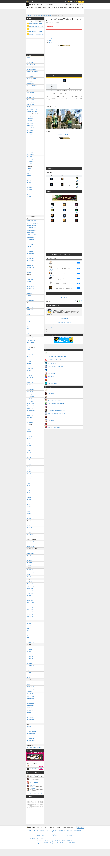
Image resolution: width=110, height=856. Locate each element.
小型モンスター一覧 (30, 541)
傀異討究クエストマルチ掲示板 (32, 743)
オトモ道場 (29, 672)
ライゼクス (29, 361)
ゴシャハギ (29, 452)
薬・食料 (76, 212)
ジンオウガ (29, 457)
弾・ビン (76, 217)
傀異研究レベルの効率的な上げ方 (32, 223)
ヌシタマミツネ (29, 530)
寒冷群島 (28, 632)
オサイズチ (29, 443)
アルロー (28, 321)
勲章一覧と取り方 (30, 710)
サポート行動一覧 (30, 656)
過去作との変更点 (30, 682)
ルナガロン (29, 351)
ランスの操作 (29, 182)
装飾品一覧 (29, 555)
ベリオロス (29, 494)
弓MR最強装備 (29, 163)
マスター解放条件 (30, 241)
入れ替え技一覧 (29, 691)
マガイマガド (29, 499)
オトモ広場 (29, 675)
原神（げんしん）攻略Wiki (41, 838)
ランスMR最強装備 (30, 132)
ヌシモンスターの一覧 (30, 522)
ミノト (28, 326)
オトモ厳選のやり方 (30, 665)
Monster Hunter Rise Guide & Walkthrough (34, 747)
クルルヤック (29, 450)
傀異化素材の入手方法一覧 (31, 225)
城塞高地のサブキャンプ (31, 265)
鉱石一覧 (28, 574)
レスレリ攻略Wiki (39, 845)
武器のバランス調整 (30, 104)
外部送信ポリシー (52, 827)
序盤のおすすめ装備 (30, 99)
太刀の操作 (29, 170)
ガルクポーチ (29, 248)
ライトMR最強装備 (30, 159)
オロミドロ (29, 445)
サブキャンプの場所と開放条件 (32, 85)
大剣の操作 (29, 168)
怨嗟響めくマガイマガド (31, 382)
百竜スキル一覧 (29, 560)
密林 (27, 639)
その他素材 (64, 222)
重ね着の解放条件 (30, 714)
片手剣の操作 (29, 173)
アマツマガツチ (29, 417)
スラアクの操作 (29, 187)
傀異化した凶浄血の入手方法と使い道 (35, 31)
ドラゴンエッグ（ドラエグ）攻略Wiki (72, 845)
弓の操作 (28, 194)
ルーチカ (28, 314)
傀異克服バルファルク (30, 415)
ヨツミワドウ (29, 504)
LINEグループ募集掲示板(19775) (32, 735)
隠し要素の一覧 (29, 707)
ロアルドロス (29, 516)
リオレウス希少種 (30, 394)
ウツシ (28, 328)
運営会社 (64, 827)
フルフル (28, 492)
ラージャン (29, 506)
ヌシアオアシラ (29, 525)
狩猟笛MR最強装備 (30, 130)
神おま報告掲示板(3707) (31, 740)
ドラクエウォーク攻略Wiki (41, 836)
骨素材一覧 (29, 576)
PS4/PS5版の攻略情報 (30, 300)
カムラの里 (29, 625)
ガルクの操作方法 (30, 661)
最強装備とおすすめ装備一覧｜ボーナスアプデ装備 (36, 26)
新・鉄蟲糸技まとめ (30, 106)
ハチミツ (62, 186)
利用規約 (38, 827)
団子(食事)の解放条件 (30, 696)
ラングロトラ (29, 508)
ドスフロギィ (29, 473)
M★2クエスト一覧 (30, 609)
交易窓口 (28, 670)
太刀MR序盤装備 (30, 118)
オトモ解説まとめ (30, 646)
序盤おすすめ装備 (30, 279)
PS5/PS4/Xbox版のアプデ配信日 (32, 71)
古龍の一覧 (29, 344)
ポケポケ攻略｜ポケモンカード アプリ (73, 833)
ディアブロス (29, 462)
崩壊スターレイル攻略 (40, 835)
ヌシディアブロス (30, 534)
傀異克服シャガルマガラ (31, 419)
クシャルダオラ (29, 447)
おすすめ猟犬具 (29, 663)
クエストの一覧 (29, 581)
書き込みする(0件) (64, 297)
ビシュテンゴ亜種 (30, 358)
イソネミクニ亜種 (30, 368)
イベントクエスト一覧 (30, 593)
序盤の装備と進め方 (30, 83)
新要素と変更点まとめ (30, 237)
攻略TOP (28, 7)
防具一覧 (57, 7)
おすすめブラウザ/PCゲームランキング (35, 793)
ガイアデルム (29, 387)
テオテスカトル (29, 466)
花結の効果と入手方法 (30, 693)
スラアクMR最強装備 (30, 152)
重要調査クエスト (30, 309)
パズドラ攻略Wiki (54, 835)
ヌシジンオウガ (29, 537)
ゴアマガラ (29, 372)
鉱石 (52, 207)
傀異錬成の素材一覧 (30, 232)
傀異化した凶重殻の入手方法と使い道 (35, 28)
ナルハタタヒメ (29, 476)
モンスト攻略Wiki (69, 835)
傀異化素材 (77, 7)
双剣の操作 (29, 175)
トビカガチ (29, 471)
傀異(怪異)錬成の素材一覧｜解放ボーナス (36, 23)
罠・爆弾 (52, 222)
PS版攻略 (81, 7)
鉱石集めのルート (30, 291)
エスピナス (29, 370)
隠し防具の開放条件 (30, 553)
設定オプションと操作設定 (31, 78)
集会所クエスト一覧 (30, 586)
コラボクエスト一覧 (30, 602)
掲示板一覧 (29, 726)
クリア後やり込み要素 (30, 719)
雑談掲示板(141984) (30, 728)
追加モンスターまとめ (30, 258)
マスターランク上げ (30, 244)
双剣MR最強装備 (30, 125)
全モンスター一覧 (30, 337)
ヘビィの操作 (29, 198)
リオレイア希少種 (30, 391)
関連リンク (51, 42)
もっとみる (41, 36)
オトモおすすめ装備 (30, 668)
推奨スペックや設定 (30, 74)
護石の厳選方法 (29, 562)
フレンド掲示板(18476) (31, 733)
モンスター (48, 7)
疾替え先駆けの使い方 (30, 239)
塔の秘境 (28, 269)
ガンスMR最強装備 (30, 134)
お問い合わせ (59, 827)
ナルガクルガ (29, 478)
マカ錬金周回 (29, 565)
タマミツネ (29, 459)
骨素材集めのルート (30, 293)
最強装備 (39, 7)
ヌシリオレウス (29, 532)
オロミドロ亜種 (29, 365)
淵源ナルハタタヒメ (30, 518)
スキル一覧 (29, 558)
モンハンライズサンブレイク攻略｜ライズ (53, 324)
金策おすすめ (29, 281)
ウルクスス (29, 438)
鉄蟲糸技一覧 (29, 684)
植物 (52, 217)
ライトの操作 (29, 196)
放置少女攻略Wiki (69, 840)
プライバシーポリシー (44, 827)
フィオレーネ (29, 312)
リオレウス (29, 513)
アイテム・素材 (50, 327)
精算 (64, 217)
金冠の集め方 (29, 712)
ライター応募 (80, 827)
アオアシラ (29, 426)
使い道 (50, 40)
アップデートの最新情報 (31, 60)
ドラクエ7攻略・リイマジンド (41, 833)
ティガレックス (29, 464)
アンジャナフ (29, 431)
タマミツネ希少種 (30, 401)
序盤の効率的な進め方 (30, 698)
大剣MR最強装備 (30, 116)
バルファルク (29, 485)
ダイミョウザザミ (30, 377)
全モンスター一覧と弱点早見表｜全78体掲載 (36, 34)
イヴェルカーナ (29, 412)
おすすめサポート (30, 653)
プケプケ (28, 490)
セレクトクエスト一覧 (30, 600)
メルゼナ (28, 349)
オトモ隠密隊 (29, 651)
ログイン (81, 1)
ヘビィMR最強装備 (30, 161)
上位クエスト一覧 (30, 590)
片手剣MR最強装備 (30, 123)
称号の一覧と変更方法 (30, 705)
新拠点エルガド (29, 272)
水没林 (28, 630)
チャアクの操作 (29, 189)
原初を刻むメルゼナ (30, 422)
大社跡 (28, 628)
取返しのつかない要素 (30, 717)
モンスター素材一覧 (30, 572)
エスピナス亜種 (29, 398)
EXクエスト (29, 246)
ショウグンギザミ (30, 354)
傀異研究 (65, 7)
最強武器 (44, 7)
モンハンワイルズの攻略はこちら (32, 64)
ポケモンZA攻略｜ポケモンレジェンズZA (43, 830)
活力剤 (77, 180)
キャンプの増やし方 (30, 642)
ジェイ (28, 319)
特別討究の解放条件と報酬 (31, 220)
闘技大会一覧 (29, 595)
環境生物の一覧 (29, 544)
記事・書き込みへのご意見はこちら (65, 322)
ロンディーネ (29, 316)
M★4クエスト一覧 (30, 614)
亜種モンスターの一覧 (30, 260)
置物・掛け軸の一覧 (30, 288)
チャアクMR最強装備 (30, 154)
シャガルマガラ (29, 380)
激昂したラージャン (30, 384)
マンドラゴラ (62, 180)
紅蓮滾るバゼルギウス (30, 389)
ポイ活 (65, 1)
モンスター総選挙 (34, 7)
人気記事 (31, 21)
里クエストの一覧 (30, 583)
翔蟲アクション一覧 (30, 686)
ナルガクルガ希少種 (30, 396)
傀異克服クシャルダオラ (31, 408)
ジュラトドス (29, 455)
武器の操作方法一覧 (30, 102)
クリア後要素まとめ (30, 295)
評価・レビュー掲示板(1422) (31, 731)
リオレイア (29, 511)
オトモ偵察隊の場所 (30, 253)
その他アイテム (76, 222)
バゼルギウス (29, 483)
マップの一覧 (29, 623)
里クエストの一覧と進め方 (31, 88)
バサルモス (29, 480)
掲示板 (40, 21)
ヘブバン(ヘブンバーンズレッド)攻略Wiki (43, 840)
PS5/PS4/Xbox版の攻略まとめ (32, 69)
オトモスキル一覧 (30, 658)
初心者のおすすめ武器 (30, 700)
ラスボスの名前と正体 (30, 262)
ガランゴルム (29, 356)
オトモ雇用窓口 (29, 649)
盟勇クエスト (29, 305)
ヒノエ (28, 323)
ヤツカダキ (29, 501)
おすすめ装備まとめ (30, 97)
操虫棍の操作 (29, 191)
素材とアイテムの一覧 (30, 569)
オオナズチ (29, 440)
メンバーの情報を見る (64, 318)
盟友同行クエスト (30, 307)
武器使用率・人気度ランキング (32, 111)
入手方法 (50, 38)
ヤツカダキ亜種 (29, 375)
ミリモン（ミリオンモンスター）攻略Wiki (58, 845)
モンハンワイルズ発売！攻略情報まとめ (54, 27)
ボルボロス (29, 497)
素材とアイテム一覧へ (64, 202)
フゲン (28, 333)
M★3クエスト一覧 (30, 611)
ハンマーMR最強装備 (30, 127)
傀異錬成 (61, 7)
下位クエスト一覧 (30, 588)
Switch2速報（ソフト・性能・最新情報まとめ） (74, 830)
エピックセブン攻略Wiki (70, 838)
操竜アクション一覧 (30, 689)
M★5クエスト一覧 (30, 616)
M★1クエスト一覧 (30, 607)
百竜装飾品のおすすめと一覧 (32, 109)
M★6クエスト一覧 (30, 618)
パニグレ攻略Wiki (54, 838)
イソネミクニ (29, 433)
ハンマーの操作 (29, 177)
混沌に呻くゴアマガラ (30, 405)
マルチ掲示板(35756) (30, 738)
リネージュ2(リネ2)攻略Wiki (71, 842)
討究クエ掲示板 (71, 7)
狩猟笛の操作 (29, 180)
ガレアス (28, 330)
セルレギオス (29, 363)
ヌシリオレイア (29, 527)
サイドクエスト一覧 (30, 597)
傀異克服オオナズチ (30, 403)
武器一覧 (53, 7)
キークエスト (29, 721)
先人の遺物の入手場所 (30, 703)
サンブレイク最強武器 (30, 92)
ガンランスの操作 (30, 184)
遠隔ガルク (29, 677)
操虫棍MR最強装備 (30, 156)
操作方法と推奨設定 (30, 286)
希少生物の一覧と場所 (30, 546)
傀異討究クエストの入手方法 (32, 234)
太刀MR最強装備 (30, 120)
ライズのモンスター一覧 (31, 340)
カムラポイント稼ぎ (30, 283)
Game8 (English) (70, 827)
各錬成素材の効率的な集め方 (32, 230)
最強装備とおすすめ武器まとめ (32, 95)
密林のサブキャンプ (30, 267)
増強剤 (77, 186)
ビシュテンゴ (29, 487)
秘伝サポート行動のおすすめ (32, 298)
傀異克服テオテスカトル (31, 410)
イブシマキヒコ (29, 436)
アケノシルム (29, 429)
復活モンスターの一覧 (30, 342)
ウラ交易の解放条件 (30, 251)
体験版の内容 (29, 276)
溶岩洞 (28, 637)
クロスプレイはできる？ (31, 76)
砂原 (27, 635)
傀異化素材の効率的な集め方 (32, 227)
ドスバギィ (29, 469)
